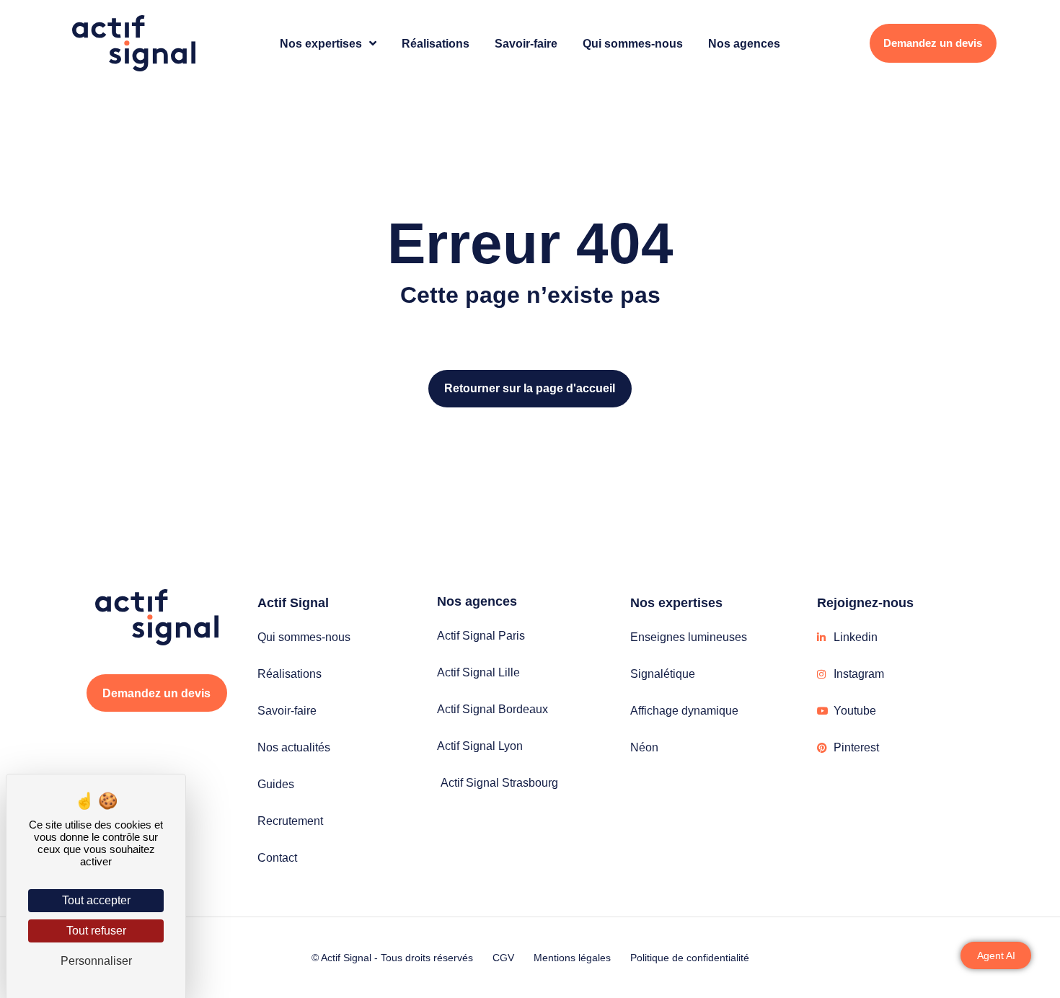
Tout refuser (96, 930)
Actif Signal (293, 603)
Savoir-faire (526, 43)
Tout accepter (96, 900)
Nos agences (744, 43)
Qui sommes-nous (633, 43)
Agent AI (996, 955)
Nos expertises (321, 43)
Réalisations (435, 43)
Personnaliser (96, 961)
